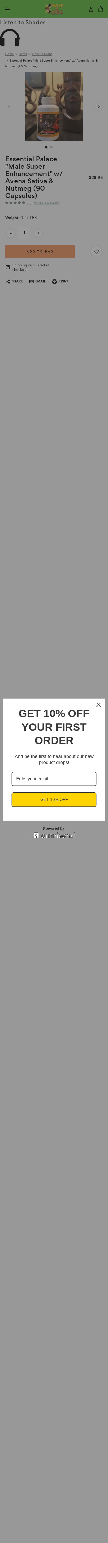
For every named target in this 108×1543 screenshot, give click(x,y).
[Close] (98, 705)
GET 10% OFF (54, 799)
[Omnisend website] (54, 832)
